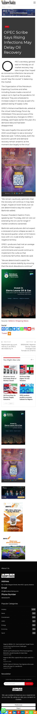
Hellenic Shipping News (18, 321)
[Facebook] (3, 329)
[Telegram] (18, 329)
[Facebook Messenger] (14, 329)
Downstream (5, 617)
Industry (3, 609)
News (3, 613)
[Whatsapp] (21, 329)
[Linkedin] (10, 329)
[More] (9, 333)
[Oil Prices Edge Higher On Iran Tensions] (27, 370)
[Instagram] (25, 329)
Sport (3, 633)
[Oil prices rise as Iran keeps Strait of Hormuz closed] (10, 370)
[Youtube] (29, 329)
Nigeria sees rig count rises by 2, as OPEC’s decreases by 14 (9, 346)
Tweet (4, 333)
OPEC (6, 26)
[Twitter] (7, 329)
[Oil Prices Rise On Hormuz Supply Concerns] (10, 388)
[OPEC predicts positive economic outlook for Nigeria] (27, 388)
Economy (4, 629)
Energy (3, 625)
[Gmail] (33, 329)
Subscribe (29, 683)
